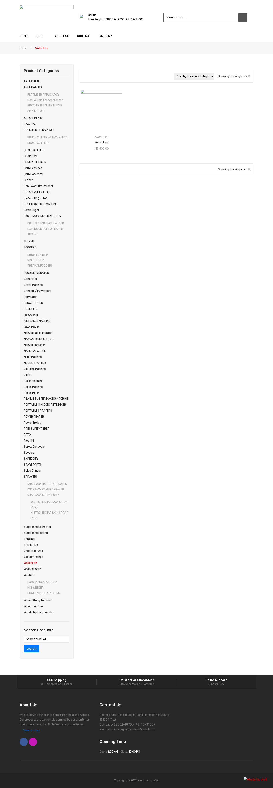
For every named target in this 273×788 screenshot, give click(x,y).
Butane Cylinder (37, 255)
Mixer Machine (33, 357)
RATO (27, 434)
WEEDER (29, 575)
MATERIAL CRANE (35, 351)
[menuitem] (26, 36)
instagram (33, 742)
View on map (31, 730)
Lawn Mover (31, 327)
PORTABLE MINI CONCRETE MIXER (45, 404)
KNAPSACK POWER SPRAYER (45, 489)
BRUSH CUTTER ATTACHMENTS (47, 137)
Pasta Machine (33, 387)
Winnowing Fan (33, 606)
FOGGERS (30, 247)
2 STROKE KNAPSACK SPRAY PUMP (49, 504)
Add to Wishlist (100, 141)
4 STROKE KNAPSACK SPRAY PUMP (49, 515)
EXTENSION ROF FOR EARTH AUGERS (45, 231)
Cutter (28, 180)
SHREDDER (31, 458)
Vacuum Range (33, 557)
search (242, 17)
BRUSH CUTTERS (38, 143)
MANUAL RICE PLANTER (38, 339)
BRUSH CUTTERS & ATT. (39, 130)
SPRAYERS (31, 476)
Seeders (29, 452)
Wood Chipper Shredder (39, 612)
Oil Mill (27, 375)
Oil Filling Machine (35, 369)
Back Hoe (30, 124)
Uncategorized (33, 551)
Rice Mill (29, 440)
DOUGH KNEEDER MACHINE (40, 204)
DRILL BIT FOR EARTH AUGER (45, 223)
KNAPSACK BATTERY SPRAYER (47, 484)
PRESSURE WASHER (36, 428)
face (24, 742)
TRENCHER (31, 545)
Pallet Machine (33, 381)
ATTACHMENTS (33, 118)
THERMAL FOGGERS (40, 265)
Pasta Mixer (31, 392)
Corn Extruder (33, 168)
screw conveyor (34, 446)
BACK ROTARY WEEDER (42, 582)
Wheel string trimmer (38, 600)
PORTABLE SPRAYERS (38, 410)
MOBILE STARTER (35, 363)
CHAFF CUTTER (34, 150)
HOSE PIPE (30, 309)
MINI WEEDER (35, 587)
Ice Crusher (31, 315)
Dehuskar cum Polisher (38, 186)
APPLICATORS (33, 87)
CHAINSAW (30, 156)
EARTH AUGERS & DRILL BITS (42, 216)
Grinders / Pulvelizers (37, 291)
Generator (30, 279)
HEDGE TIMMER (33, 303)
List (90, 76)
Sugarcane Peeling (36, 533)
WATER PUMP (32, 569)
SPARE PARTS (33, 464)
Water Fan (30, 563)
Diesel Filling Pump (35, 198)
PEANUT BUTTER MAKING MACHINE (46, 398)
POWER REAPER (34, 416)
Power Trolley (32, 422)
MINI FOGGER (35, 260)
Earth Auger (31, 210)
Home (23, 48)
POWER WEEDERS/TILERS (43, 593)
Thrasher (29, 539)
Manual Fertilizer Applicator (45, 100)
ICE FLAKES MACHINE (37, 321)
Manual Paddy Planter (38, 333)
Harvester (30, 297)
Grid (84, 76)
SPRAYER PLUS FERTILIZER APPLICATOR (44, 108)
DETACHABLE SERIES (37, 192)
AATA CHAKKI (32, 81)
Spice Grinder (32, 470)
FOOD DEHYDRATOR (36, 273)
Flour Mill (29, 241)
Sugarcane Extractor (37, 527)
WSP (155, 780)
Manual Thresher (34, 345)
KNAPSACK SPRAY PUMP (43, 495)
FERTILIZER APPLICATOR (43, 94)
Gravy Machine (33, 285)
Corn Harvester (33, 174)
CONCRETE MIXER (35, 162)
